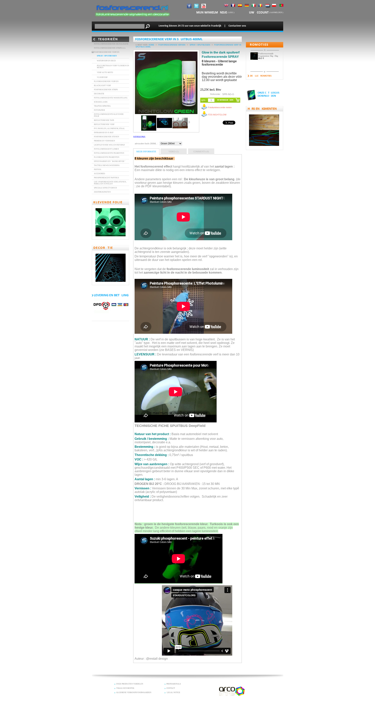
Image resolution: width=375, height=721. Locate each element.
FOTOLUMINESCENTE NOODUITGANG (111, 98)
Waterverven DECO (106, 61)
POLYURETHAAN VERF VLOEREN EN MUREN (113, 67)
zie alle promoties (260, 76)
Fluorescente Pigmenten (106, 157)
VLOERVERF (102, 77)
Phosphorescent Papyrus (106, 178)
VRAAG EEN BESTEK (125, 688)
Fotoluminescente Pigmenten (109, 153)
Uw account (259, 12)
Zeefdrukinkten (102, 192)
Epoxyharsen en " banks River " (109, 161)
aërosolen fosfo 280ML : (146, 143)
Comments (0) (201, 151)
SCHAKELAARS (100, 102)
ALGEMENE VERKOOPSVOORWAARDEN (133, 692)
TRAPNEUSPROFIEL (102, 106)
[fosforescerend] (132, 20)
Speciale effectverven (105, 188)
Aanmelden (276, 12)
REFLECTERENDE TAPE (104, 120)
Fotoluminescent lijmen (106, 149)
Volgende (189, 122)
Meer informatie (146, 151)
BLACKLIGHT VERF (102, 86)
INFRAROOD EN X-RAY (104, 133)
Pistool (98, 169)
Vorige (139, 122)
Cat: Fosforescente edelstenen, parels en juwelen (110, 183)
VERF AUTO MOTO (105, 72)
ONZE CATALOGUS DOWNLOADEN (268, 94)
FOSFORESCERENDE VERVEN (106, 52)
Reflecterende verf (104, 124)
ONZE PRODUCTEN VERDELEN (129, 684)
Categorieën (105, 39)
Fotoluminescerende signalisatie (111, 44)
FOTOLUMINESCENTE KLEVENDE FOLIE (109, 115)
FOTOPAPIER (99, 110)
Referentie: (215, 94)
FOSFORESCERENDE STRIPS (106, 90)
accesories (99, 174)
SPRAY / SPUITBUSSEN (107, 56)
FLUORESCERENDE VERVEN (106, 81)
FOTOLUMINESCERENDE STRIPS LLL (110, 48)
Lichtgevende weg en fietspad (109, 145)
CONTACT (170, 688)
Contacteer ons (237, 25)
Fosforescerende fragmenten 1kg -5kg (268, 54)
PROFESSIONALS (173, 684)
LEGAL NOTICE (173, 692)
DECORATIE (99, 94)
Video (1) (174, 151)
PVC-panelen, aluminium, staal (109, 128)
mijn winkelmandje (211, 12)
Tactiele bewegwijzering (107, 165)
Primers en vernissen (104, 141)
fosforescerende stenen (106, 137)
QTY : (203, 100)
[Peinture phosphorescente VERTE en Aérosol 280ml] (148, 123)
